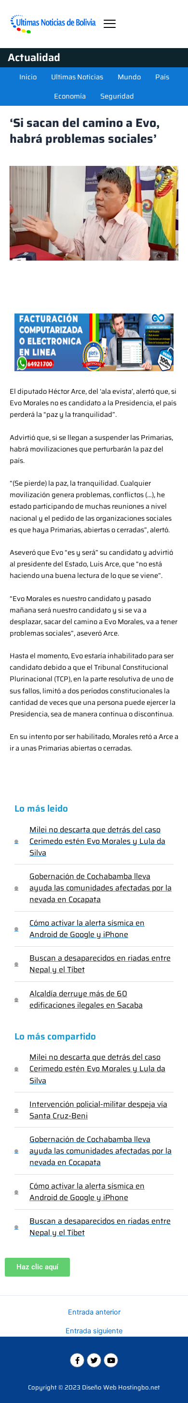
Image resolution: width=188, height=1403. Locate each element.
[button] (109, 23)
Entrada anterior (94, 1312)
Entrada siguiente (94, 1331)
